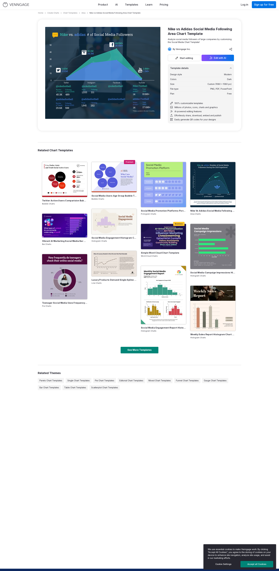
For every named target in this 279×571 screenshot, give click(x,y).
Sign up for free (264, 4)
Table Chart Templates (75, 387)
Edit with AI (220, 57)
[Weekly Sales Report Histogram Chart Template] (212, 308)
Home (40, 13)
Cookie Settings (223, 564)
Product (103, 4)
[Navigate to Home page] (16, 4)
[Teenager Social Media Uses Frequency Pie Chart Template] (64, 276)
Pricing (164, 4)
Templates (131, 4)
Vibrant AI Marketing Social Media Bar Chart (64, 241)
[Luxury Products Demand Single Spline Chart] (114, 263)
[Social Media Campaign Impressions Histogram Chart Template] (212, 246)
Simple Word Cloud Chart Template (160, 253)
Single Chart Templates (78, 380)
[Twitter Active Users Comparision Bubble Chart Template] (64, 179)
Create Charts (53, 13)
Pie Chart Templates (104, 380)
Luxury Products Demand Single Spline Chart (114, 280)
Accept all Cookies (256, 564)
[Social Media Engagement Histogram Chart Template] (114, 221)
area (83, 13)
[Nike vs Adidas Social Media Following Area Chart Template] (212, 184)
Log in (244, 4)
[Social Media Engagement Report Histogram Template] (163, 295)
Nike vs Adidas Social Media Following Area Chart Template (212, 210)
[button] (184, 58)
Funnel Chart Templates (187, 380)
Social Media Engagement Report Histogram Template (163, 327)
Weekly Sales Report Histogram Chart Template (212, 334)
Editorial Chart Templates (131, 380)
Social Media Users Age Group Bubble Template (114, 196)
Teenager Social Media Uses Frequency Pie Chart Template (64, 303)
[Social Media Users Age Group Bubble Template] (114, 177)
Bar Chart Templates (49, 387)
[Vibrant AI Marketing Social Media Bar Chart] (64, 225)
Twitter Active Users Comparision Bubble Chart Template (64, 200)
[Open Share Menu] (231, 49)
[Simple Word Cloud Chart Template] (163, 236)
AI (116, 4)
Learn (148, 4)
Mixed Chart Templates (160, 380)
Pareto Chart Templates (51, 380)
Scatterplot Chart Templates (104, 387)
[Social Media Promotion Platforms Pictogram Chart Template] (163, 184)
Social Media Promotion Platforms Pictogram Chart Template (163, 210)
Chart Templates (70, 13)
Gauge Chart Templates (215, 380)
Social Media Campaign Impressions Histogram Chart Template (212, 272)
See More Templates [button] (139, 349)
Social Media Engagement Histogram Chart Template (114, 238)
